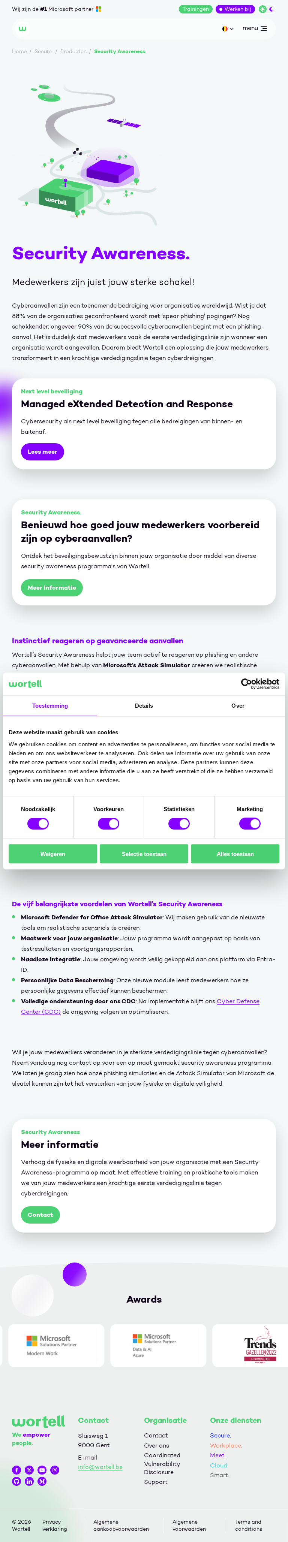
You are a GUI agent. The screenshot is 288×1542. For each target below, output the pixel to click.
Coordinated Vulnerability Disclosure (162, 1464)
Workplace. (226, 1445)
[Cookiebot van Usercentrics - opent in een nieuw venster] (246, 684)
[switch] (108, 824)
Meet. (218, 1455)
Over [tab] (237, 705)
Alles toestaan (235, 853)
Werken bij (238, 9)
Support (156, 1481)
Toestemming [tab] (50, 705)
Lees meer (42, 452)
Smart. (219, 1475)
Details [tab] (144, 705)
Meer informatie (52, 588)
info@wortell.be (100, 1466)
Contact (40, 1215)
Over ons (156, 1445)
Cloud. (219, 1465)
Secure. (220, 1435)
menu (250, 29)
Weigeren (52, 853)
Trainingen (196, 9)
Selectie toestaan (144, 853)
